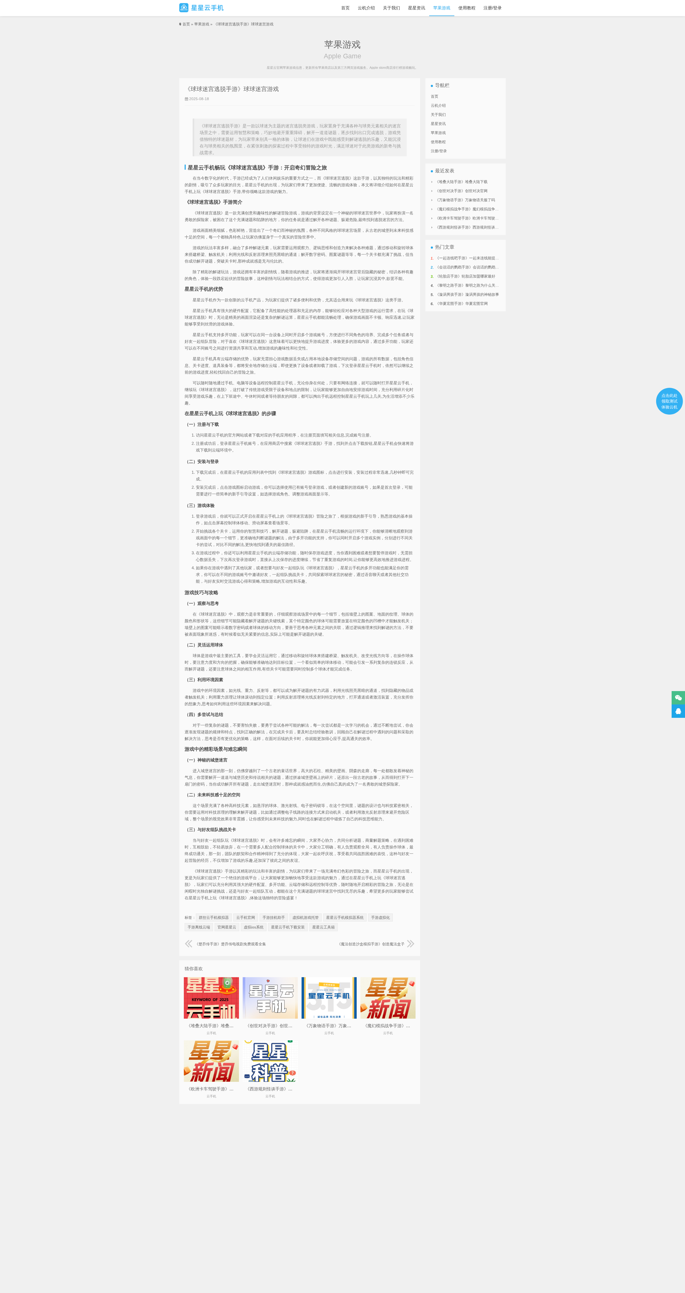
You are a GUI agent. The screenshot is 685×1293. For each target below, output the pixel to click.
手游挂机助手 (273, 917)
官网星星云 (227, 927)
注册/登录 (493, 8)
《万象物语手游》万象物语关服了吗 (338, 1025)
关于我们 (391, 8)
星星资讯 (416, 8)
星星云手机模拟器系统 (345, 917)
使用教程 (466, 8)
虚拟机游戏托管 (305, 917)
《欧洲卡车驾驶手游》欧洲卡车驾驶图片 (225, 1089)
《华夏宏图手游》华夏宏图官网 (461, 303)
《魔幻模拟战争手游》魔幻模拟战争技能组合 (406, 1025)
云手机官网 (245, 917)
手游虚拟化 (380, 917)
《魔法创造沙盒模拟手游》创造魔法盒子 (371, 944)
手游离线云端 (199, 927)
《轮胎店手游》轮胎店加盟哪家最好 (465, 276)
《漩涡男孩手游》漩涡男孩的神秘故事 (467, 294)
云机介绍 (366, 8)
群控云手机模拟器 (214, 917)
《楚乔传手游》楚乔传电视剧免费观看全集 (230, 944)
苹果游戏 (441, 8)
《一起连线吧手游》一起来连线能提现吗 (469, 258)
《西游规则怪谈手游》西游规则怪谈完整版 (286, 1089)
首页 (345, 8)
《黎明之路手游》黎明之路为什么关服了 (469, 285)
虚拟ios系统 (254, 927)
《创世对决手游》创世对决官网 (275, 1025)
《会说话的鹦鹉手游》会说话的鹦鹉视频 (469, 267)
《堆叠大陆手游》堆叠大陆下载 (216, 1025)
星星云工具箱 (323, 927)
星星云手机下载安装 (288, 927)
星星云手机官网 (201, 8)
